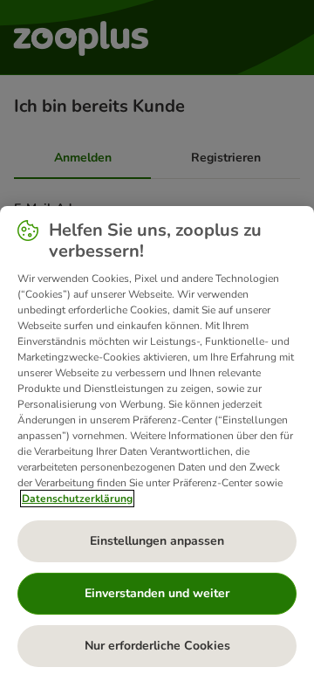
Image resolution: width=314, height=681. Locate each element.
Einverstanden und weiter (157, 593)
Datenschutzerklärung (77, 499)
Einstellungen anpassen (157, 541)
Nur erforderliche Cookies (157, 645)
